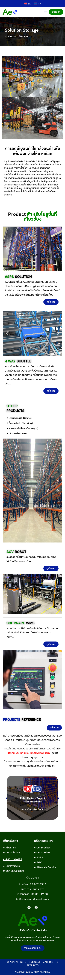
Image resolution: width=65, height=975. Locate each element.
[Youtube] (36, 907)
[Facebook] (29, 907)
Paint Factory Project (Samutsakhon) (32, 800)
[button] (45, 11)
